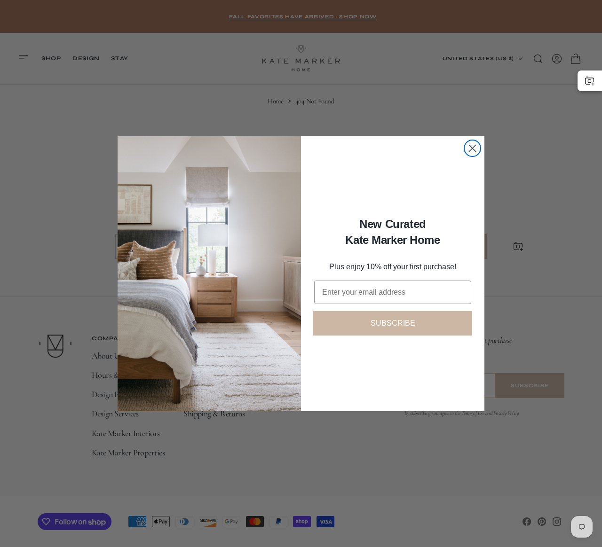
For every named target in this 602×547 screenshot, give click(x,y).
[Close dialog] (472, 148)
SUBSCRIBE (393, 323)
